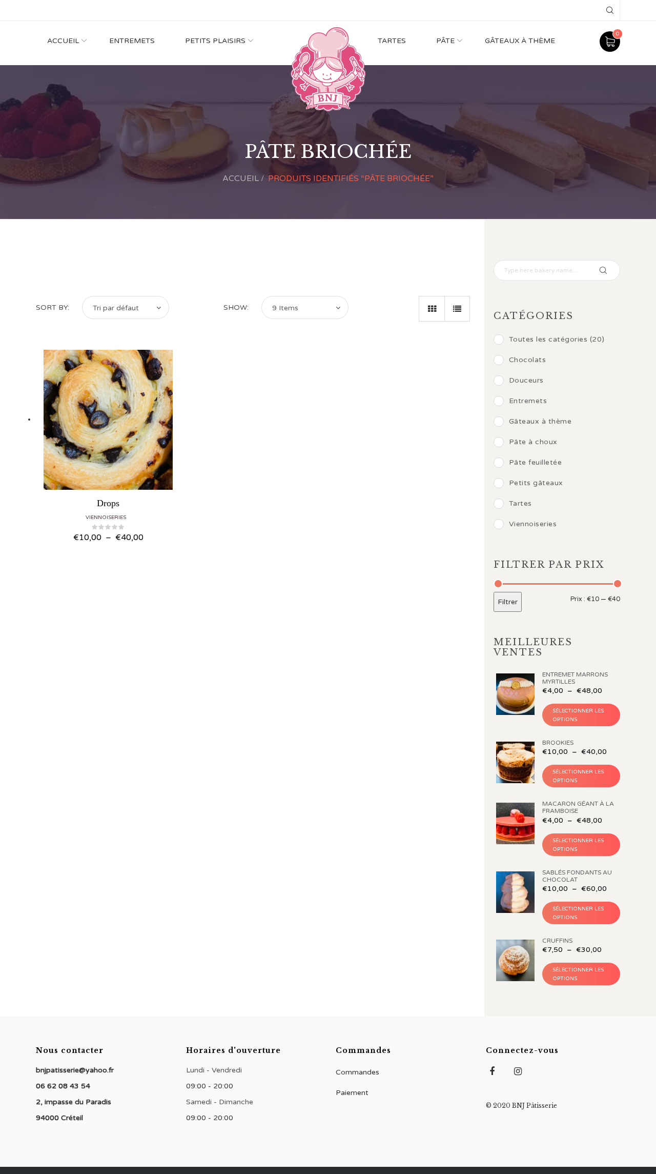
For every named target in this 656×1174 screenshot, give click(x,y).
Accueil (63, 40)
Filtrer (508, 602)
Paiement (352, 1092)
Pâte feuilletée (535, 462)
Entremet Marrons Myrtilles (575, 678)
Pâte (445, 40)
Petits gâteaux (536, 483)
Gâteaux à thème (520, 40)
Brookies (557, 742)
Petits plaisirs (215, 40)
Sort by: (52, 307)
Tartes (392, 40)
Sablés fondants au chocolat (577, 876)
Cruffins (557, 940)
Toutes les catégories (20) (557, 339)
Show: (236, 307)
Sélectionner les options (578, 715)
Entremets (132, 40)
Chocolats (527, 359)
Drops (108, 503)
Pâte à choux (533, 441)
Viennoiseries (106, 517)
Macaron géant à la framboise (578, 807)
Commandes (357, 1072)
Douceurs (526, 380)
